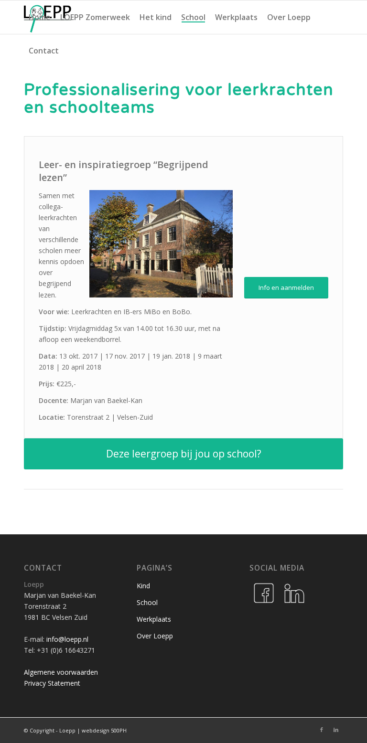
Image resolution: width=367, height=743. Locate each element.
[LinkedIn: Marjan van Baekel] (294, 593)
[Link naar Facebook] (321, 729)
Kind (143, 585)
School (147, 602)
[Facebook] (263, 593)
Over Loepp (155, 635)
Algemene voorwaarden (61, 672)
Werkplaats (154, 619)
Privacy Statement (52, 683)
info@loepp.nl (67, 639)
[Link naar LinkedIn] (336, 729)
